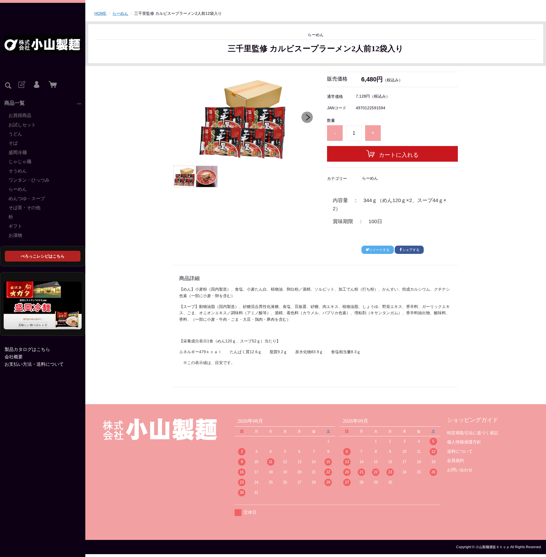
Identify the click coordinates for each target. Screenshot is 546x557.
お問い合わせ (460, 469)
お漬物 (15, 235)
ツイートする (379, 250)
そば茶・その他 (24, 207)
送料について (460, 451)
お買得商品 (20, 115)
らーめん (18, 189)
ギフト (15, 226)
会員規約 (455, 460)
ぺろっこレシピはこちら (43, 256)
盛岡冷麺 (18, 152)
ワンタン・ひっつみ (29, 180)
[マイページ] (36, 85)
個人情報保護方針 (464, 441)
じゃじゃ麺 (20, 161)
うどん (15, 133)
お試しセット (22, 124)
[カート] (51, 85)
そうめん (18, 170)
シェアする (410, 250)
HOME (100, 13)
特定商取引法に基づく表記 (472, 432)
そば (13, 143)
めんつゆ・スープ (27, 198)
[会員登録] (21, 85)
